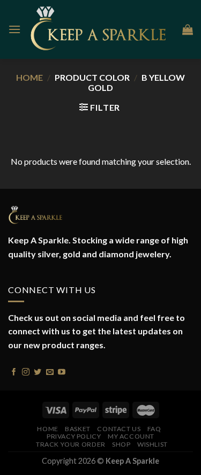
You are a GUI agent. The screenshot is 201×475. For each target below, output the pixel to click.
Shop (121, 444)
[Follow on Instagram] (25, 371)
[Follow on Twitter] (37, 371)
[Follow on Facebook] (14, 371)
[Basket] (187, 29)
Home (29, 77)
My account (131, 436)
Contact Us (118, 429)
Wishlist (152, 444)
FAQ (154, 429)
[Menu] (14, 29)
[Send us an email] (50, 371)
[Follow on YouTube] (61, 371)
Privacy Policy (74, 436)
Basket (78, 429)
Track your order (71, 444)
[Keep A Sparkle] (101, 30)
